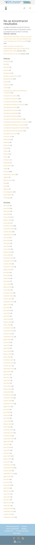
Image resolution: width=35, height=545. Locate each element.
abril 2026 (7, 214)
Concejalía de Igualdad (11, 113)
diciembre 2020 (8, 395)
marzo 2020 (7, 421)
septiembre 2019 (9, 439)
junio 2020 (7, 412)
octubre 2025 (8, 232)
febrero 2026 (8, 220)
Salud (5, 186)
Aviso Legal (16, 533)
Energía (6, 148)
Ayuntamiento (8, 79)
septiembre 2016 (9, 517)
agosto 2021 (7, 371)
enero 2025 (7, 255)
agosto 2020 (7, 406)
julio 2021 (7, 374)
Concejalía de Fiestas (10, 107)
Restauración (8, 180)
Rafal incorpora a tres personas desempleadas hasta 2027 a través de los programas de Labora (16, 48)
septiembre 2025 (9, 235)
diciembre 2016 (8, 508)
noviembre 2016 (9, 511)
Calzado (6, 82)
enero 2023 (7, 325)
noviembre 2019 (9, 433)
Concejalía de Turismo (10, 133)
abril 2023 (7, 316)
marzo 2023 (7, 319)
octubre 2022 (8, 334)
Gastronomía (8, 166)
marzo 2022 (7, 351)
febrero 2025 (8, 252)
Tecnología (7, 198)
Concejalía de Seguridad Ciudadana (15, 128)
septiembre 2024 (9, 267)
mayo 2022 (7, 345)
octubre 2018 (8, 470)
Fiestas (6, 157)
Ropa (5, 183)
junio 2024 (7, 275)
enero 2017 (7, 505)
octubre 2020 (8, 401)
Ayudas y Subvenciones (11, 76)
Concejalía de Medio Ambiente (13, 119)
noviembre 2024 (9, 261)
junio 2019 (7, 447)
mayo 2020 (7, 415)
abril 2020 (7, 418)
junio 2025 (7, 240)
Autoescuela (7, 73)
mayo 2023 (7, 313)
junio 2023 (7, 310)
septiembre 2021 (9, 368)
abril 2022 (7, 348)
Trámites (24, 529)
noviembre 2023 (9, 296)
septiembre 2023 (9, 301)
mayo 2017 (7, 497)
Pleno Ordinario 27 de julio (12, 54)
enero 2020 (7, 427)
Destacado (7, 139)
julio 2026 (7, 205)
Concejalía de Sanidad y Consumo (14, 125)
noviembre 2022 (9, 331)
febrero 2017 (8, 503)
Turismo (24, 526)
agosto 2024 (7, 269)
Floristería (7, 160)
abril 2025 (7, 246)
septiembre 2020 (9, 403)
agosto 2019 (7, 441)
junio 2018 (7, 482)
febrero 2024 (8, 287)
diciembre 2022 (8, 328)
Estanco (6, 151)
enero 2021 (7, 392)
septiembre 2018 (9, 473)
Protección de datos (22, 531)
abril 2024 (7, 281)
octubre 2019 (8, 436)
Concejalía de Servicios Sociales (13, 131)
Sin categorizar (8, 192)
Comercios (7, 85)
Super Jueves (8, 195)
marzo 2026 (7, 217)
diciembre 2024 (8, 258)
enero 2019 (7, 462)
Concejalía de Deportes (11, 99)
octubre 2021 (8, 366)
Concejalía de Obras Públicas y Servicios (16, 122)
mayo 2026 (7, 211)
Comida (6, 88)
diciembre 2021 (8, 360)
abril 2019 (7, 453)
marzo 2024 (7, 284)
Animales (6, 67)
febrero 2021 (8, 389)
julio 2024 (7, 272)
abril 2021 (7, 383)
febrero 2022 (8, 354)
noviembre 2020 (9, 398)
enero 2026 (7, 223)
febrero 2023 (8, 322)
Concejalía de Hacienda (11, 110)
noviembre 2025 (9, 229)
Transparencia (8, 531)
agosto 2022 (7, 339)
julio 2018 (7, 479)
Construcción (8, 136)
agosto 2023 (7, 304)
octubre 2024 (8, 264)
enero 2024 (7, 290)
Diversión (6, 142)
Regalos (6, 177)
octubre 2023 (8, 299)
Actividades (7, 61)
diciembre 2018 (8, 465)
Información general (12, 526)
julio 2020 (7, 409)
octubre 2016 (8, 514)
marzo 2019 (7, 456)
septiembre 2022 (9, 337)
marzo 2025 (7, 249)
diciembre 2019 (8, 430)
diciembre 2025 (8, 226)
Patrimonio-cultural (10, 174)
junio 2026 (7, 208)
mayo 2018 (7, 485)
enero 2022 (7, 357)
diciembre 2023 (8, 293)
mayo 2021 (7, 380)
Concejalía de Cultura (10, 96)
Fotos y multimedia (12, 529)
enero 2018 (7, 494)
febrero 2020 (8, 424)
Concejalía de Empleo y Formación (14, 104)
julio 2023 (7, 307)
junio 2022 (7, 342)
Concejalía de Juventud (11, 116)
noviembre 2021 (9, 363)
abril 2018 (7, 488)
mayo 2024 (7, 278)
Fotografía (7, 163)
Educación (7, 145)
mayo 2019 (7, 450)
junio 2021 (7, 377)
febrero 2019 (8, 459)
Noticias (6, 171)
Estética (6, 154)
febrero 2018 (8, 491)
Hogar (5, 168)
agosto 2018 (7, 476)
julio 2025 (7, 237)
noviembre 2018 (9, 468)
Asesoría (6, 70)
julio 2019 (7, 444)
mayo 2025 (7, 243)
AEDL (5, 64)
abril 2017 (7, 500)
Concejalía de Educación (11, 101)
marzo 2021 (7, 386)
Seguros (6, 189)
